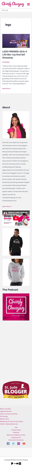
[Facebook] (8, 443)
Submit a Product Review (8, 414)
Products (16, 432)
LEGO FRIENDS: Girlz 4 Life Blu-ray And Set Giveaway (14, 54)
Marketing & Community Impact (11, 421)
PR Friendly (4, 416)
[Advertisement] (15, 350)
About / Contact (5, 409)
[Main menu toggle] (28, 4)
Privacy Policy (16, 430)
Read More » (6, 88)
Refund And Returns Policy (16, 435)
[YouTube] (23, 443)
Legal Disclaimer (6, 411)
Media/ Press (4, 419)
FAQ (16, 427)
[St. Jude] (16, 390)
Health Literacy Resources (9, 424)
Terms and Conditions (16, 440)
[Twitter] (13, 443)
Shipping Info (16, 437)
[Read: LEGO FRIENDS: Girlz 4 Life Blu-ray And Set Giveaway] (16, 41)
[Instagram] (18, 443)
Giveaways (6, 62)
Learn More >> (7, 206)
